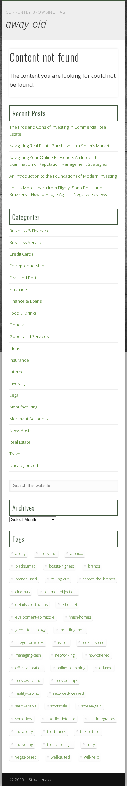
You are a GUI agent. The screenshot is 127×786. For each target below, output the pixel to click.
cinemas (22, 591)
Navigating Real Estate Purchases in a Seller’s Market (59, 146)
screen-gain (91, 706)
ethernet (69, 604)
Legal (14, 395)
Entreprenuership (26, 266)
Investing (17, 383)
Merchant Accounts (28, 419)
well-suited (60, 757)
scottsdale (58, 706)
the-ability (24, 731)
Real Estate (20, 442)
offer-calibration (29, 668)
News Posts (20, 430)
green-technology (30, 630)
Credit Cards (21, 254)
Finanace (18, 289)
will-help (91, 757)
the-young (24, 744)
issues (63, 642)
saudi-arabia (25, 706)
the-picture (90, 731)
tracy (91, 744)
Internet (17, 372)
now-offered (99, 655)
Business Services (26, 242)
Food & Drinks (22, 313)
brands (94, 566)
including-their (72, 630)
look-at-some (93, 642)
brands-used (26, 579)
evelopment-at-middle (35, 617)
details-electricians (31, 604)
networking (65, 655)
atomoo (76, 553)
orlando (105, 668)
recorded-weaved (68, 693)
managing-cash (28, 655)
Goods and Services (29, 336)
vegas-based (26, 757)
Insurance (19, 360)
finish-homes (80, 617)
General (17, 325)
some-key (23, 719)
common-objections (60, 591)
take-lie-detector (60, 719)
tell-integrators (102, 719)
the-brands (56, 731)
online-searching (71, 668)
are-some (48, 553)
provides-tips (66, 680)
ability (20, 553)
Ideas (14, 348)
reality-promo (27, 693)
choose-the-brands (99, 579)
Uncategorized (23, 465)
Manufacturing (23, 407)
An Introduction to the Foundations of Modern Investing (63, 176)
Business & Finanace (29, 231)
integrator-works (29, 642)
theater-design (60, 744)
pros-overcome (28, 680)
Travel (15, 454)
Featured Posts (23, 277)
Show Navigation (101, 58)
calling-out (60, 579)
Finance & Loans (25, 301)
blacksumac (25, 566)
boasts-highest (61, 566)
